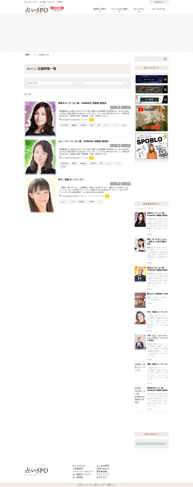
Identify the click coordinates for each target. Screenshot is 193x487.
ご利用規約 (77, 468)
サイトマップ (102, 474)
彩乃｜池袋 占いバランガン (71, 179)
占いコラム (139, 8)
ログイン (159, 2)
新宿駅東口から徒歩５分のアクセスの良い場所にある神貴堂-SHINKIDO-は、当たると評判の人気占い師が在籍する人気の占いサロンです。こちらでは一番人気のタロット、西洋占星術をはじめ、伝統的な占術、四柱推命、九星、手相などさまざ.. (94, 113)
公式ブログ (101, 477)
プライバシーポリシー (82, 471)
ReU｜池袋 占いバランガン (157, 312)
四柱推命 (83, 163)
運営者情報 (101, 471)
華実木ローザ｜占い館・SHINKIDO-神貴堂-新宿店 (82, 103)
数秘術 (74, 125)
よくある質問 (102, 465)
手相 (91, 125)
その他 (124, 125)
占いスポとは (159, 8)
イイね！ (115, 107)
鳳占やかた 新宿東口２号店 (157, 294)
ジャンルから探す (119, 8)
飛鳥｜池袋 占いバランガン (157, 364)
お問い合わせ (102, 468)
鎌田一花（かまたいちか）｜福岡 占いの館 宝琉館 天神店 (157, 241)
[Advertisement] (96, 32)
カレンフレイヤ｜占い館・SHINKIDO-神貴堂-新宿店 (83, 141)
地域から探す (99, 8)
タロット (106, 125)
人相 (98, 125)
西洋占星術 (64, 125)
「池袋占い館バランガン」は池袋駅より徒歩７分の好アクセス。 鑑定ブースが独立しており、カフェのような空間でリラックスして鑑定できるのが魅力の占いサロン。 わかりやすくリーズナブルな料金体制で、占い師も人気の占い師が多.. (93, 189)
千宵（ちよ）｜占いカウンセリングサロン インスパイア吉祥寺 (157, 338)
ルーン (115, 125)
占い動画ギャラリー (81, 474)
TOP (27, 55)
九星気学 (83, 125)
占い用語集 (77, 477)
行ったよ (125, 107)
